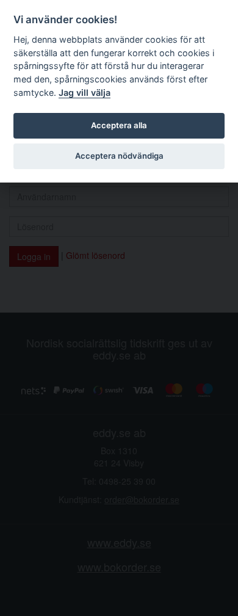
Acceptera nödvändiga (119, 156)
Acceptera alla (119, 125)
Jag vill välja (84, 92)
